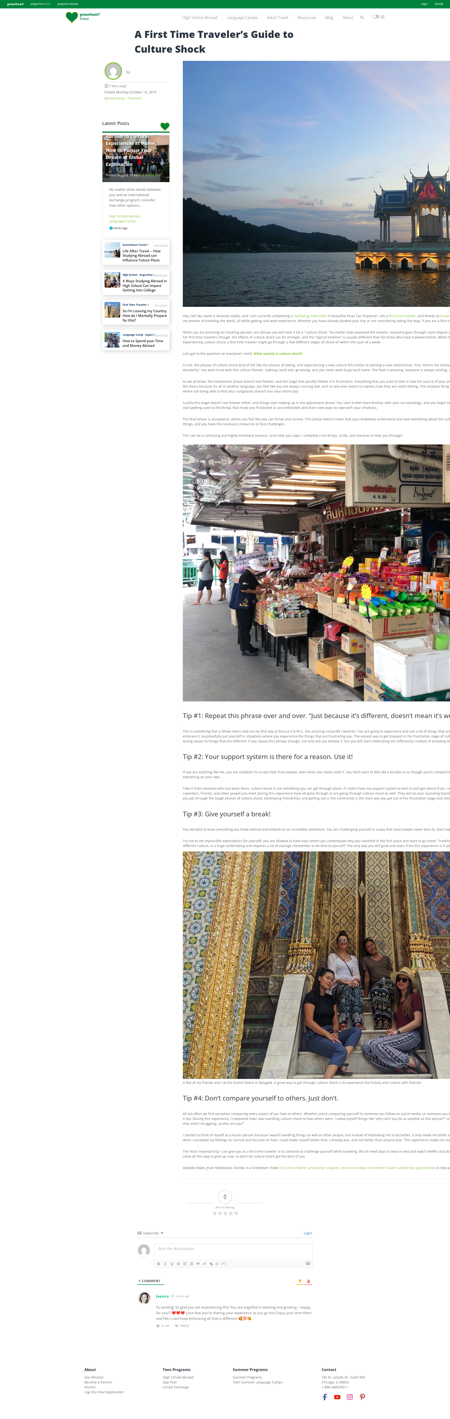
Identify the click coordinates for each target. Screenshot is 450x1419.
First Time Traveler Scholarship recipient (309, 1168)
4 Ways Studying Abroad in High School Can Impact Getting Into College (145, 286)
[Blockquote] (198, 1264)
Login (424, 4)
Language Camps (242, 17)
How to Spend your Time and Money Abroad (143, 343)
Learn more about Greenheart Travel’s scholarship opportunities (388, 1168)
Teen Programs (177, 1369)
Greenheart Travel (134, 244)
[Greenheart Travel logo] (83, 17)
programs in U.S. (40, 4)
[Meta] (325, 1397)
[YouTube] (337, 1397)
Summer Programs (250, 1369)
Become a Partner (98, 1382)
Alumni (90, 1387)
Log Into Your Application (104, 1392)
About (348, 17)
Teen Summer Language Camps (258, 1382)
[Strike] (178, 1264)
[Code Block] (204, 1264)
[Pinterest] (362, 1397)
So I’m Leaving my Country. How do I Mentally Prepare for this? (145, 316)
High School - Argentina (138, 274)
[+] (223, 1263)
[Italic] (165, 1264)
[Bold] (158, 1264)
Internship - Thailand (124, 98)
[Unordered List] (191, 1264)
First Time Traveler (135, 304)
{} (217, 1263)
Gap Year (170, 1382)
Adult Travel (277, 17)
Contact (329, 1369)
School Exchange (176, 1387)
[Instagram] (350, 1397)
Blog (329, 17)
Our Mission (94, 1377)
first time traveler (402, 316)
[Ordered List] (185, 1264)
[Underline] (172, 1264)
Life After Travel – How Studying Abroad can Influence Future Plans (142, 256)
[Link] (211, 1264)
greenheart (15, 4)
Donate (439, 4)
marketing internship (310, 316)
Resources (306, 17)
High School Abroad (200, 17)
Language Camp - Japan (138, 334)
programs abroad (67, 4)
